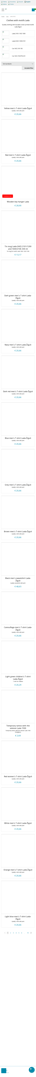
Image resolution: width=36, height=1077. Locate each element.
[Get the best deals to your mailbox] (3, 1070)
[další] (31, 933)
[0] (33, 9)
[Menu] (3, 10)
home (3, 16)
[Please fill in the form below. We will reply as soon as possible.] (32, 1070)
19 (28, 933)
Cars (7, 16)
